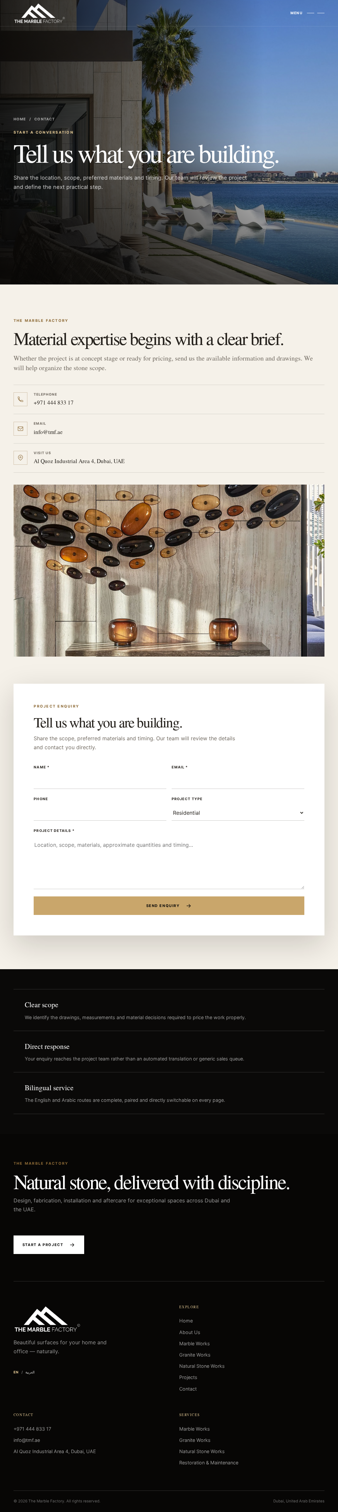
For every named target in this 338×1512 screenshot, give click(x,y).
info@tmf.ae (27, 1440)
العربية (30, 1372)
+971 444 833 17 (32, 1429)
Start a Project (42, 1244)
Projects (188, 1377)
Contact (188, 1389)
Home (20, 119)
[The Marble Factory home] (40, 13)
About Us (189, 1332)
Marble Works (194, 1343)
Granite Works (195, 1355)
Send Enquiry (163, 905)
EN (16, 1372)
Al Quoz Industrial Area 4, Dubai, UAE (55, 1451)
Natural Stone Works (202, 1366)
